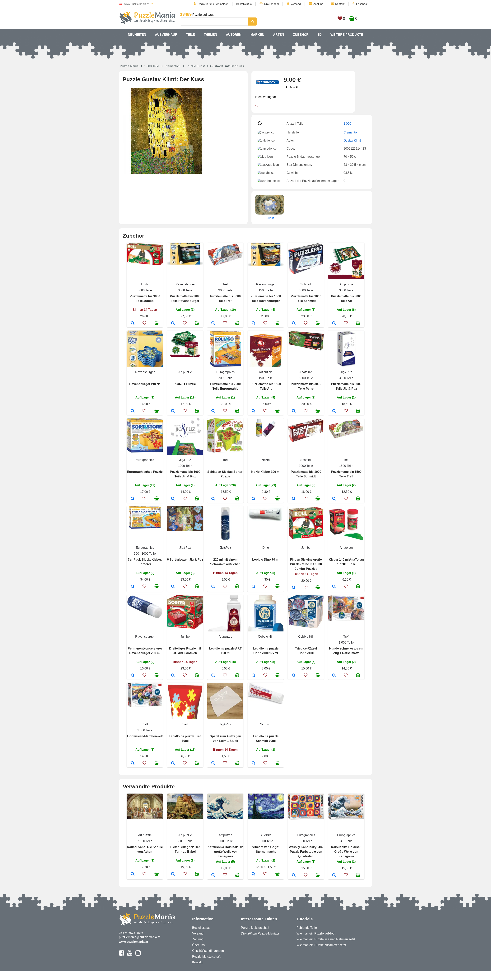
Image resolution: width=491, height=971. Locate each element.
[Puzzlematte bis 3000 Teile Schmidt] (294, 323)
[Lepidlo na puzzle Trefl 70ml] (173, 763)
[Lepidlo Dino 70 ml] (253, 586)
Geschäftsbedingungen (208, 950)
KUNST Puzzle (185, 384)
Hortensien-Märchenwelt (145, 736)
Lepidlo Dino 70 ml (265, 559)
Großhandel (271, 3)
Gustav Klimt (352, 140)
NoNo (266, 459)
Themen (210, 34)
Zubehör (301, 34)
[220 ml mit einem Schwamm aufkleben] (213, 586)
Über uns (198, 945)
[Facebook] (121, 954)
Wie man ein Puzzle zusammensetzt (321, 945)
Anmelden (222, 3)
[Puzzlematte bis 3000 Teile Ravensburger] (173, 323)
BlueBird (266, 835)
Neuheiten (137, 34)
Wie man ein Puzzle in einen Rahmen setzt (326, 939)
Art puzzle (346, 284)
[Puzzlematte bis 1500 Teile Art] (253, 411)
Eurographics (225, 372)
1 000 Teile (151, 66)
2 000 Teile (144, 841)
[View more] (145, 264)
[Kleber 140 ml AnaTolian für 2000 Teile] (334, 586)
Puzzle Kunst (196, 66)
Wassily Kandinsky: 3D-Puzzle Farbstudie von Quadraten (306, 851)
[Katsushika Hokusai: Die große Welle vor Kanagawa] (213, 875)
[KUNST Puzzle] (173, 411)
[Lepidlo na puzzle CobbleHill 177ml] (253, 675)
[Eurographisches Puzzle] (132, 498)
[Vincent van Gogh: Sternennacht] (253, 874)
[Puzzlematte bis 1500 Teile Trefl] (334, 498)
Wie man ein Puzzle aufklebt (316, 933)
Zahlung (318, 3)
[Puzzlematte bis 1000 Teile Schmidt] (294, 498)
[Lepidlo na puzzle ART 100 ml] (213, 675)
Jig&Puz (346, 372)
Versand (296, 3)
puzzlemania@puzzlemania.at (139, 937)
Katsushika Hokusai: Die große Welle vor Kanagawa (225, 851)
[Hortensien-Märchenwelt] (132, 763)
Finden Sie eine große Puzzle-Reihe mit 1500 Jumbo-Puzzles (306, 564)
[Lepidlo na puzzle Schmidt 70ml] (253, 763)
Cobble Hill (265, 636)
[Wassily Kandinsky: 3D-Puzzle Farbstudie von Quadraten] (294, 875)
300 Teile (306, 841)
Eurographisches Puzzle (145, 471)
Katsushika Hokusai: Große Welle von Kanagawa (346, 851)
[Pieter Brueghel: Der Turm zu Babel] (173, 874)
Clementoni (172, 66)
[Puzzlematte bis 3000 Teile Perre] (294, 411)
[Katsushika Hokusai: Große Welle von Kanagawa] (334, 875)
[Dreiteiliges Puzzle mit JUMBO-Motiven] (173, 675)
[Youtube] (129, 954)
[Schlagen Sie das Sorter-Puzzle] (213, 498)
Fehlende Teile (307, 927)
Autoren (233, 34)
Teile (190, 34)
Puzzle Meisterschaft (206, 956)
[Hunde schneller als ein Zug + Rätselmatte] (334, 675)
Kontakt (339, 3)
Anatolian (305, 372)
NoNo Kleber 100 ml (265, 471)
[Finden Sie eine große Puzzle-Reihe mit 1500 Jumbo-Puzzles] (294, 587)
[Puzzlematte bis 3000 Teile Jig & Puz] (334, 411)
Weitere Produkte (346, 34)
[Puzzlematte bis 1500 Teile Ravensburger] (253, 323)
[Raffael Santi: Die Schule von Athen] (132, 874)
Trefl (225, 284)
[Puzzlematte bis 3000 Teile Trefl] (213, 323)
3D (320, 34)
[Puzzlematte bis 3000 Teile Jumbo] (132, 323)
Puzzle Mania (129, 66)
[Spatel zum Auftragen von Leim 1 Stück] (213, 763)
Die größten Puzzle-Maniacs (260, 933)
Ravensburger (185, 284)
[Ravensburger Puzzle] (132, 411)
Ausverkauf (166, 34)
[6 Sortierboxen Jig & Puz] (173, 586)
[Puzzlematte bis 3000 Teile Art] (334, 323)
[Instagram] (138, 954)
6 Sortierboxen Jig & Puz (185, 559)
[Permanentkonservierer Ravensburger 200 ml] (132, 675)
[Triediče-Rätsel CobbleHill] (294, 675)
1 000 (347, 123)
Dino (265, 547)
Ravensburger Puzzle (145, 384)
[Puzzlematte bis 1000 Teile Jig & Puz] (173, 498)
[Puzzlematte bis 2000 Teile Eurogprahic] (213, 411)
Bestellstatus (244, 3)
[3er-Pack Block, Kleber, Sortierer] (132, 586)
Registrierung (206, 3)
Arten (278, 34)
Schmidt (305, 284)
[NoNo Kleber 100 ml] (253, 498)
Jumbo (144, 284)
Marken (257, 34)
